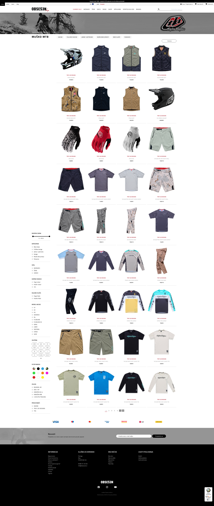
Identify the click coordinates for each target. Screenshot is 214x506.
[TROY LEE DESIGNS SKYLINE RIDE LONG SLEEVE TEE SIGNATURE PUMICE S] (161, 382)
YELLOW (42, 377)
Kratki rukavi (37, 284)
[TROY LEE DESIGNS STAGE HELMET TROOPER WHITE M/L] (71, 58)
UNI (41, 344)
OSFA (34, 344)
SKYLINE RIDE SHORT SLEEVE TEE (131, 361)
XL (34, 355)
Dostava (50, 462)
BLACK (38, 368)
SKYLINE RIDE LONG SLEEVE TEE (131, 401)
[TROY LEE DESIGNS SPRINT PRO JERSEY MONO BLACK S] (101, 301)
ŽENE (35, 270)
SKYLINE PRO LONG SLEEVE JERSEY (101, 280)
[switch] (208, 500)
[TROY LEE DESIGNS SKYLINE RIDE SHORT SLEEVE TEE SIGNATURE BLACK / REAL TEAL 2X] (131, 342)
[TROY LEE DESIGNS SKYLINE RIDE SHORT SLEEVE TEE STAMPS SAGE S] (71, 382)
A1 (34, 308)
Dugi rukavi (37, 282)
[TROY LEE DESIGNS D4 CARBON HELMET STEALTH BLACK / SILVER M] (161, 98)
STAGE (36, 332)
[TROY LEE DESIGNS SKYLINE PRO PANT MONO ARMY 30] (101, 220)
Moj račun (110, 456)
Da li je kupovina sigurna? (54, 464)
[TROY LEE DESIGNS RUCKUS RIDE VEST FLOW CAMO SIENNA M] (71, 98)
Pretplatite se (159, 436)
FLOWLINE (37, 320)
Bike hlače (37, 247)
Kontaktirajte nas (82, 460)
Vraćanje (50, 466)
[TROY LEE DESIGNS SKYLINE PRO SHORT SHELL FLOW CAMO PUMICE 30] (161, 179)
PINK (47, 373)
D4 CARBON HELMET (162, 118)
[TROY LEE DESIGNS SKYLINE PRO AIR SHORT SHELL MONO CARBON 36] (71, 179)
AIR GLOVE (71, 158)
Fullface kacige (38, 249)
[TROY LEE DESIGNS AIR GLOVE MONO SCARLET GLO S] (101, 139)
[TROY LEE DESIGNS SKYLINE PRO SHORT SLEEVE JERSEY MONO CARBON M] (161, 220)
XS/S (34, 347)
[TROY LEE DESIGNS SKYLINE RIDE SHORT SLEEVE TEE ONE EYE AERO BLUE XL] (101, 382)
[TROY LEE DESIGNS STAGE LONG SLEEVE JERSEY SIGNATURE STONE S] (131, 261)
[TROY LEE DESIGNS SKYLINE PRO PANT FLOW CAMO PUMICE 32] (131, 220)
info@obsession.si (82, 466)
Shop (2, 4)
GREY (38, 373)
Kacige (36, 254)
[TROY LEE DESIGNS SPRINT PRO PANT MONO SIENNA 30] (161, 261)
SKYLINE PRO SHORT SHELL (161, 199)
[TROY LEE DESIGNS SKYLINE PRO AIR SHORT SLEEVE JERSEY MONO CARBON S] (101, 179)
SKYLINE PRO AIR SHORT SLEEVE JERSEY (101, 199)
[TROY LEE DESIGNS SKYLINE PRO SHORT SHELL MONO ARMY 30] (71, 220)
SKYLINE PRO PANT (101, 239)
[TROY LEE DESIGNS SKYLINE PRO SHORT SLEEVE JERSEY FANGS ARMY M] (71, 261)
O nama (50, 471)
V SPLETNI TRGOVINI (40, 397)
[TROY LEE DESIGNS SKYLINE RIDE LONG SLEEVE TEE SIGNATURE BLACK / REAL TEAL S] (131, 382)
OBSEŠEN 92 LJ (38, 392)
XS (47, 344)
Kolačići (140, 456)
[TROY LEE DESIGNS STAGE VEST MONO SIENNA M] (131, 98)
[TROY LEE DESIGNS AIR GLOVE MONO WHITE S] (131, 139)
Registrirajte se (189, 4)
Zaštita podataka (142, 458)
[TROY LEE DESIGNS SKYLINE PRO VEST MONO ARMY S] (131, 58)
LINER (35, 327)
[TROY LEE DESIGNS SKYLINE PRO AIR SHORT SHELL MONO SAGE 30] (161, 139)
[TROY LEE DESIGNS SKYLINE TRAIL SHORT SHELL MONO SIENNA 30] (71, 342)
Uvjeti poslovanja (142, 460)
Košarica (110, 462)
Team (13, 4)
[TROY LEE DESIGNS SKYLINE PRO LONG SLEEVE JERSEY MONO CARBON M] (101, 261)
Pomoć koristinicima (53, 458)
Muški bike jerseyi (39, 257)
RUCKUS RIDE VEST (161, 77)
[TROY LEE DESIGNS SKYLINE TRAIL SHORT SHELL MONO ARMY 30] (101, 342)
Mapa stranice (51, 456)
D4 (34, 317)
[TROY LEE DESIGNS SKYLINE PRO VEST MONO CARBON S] (101, 58)
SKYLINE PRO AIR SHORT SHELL (161, 158)
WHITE (38, 377)
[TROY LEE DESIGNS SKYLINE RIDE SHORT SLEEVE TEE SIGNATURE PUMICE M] (161, 342)
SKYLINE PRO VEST (101, 77)
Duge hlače (37, 296)
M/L (41, 351)
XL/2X (47, 355)
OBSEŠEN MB (38, 394)
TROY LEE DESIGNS (39, 408)
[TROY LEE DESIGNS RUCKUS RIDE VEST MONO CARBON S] (161, 58)
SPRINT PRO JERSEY (101, 320)
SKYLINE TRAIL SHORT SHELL (71, 361)
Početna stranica (36, 32)
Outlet (7, 4)
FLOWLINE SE (38, 322)
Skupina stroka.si (109, 492)
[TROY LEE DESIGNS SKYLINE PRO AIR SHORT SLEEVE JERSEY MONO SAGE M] (131, 179)
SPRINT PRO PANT (161, 280)
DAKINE (36, 406)
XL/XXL (41, 355)
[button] (102, 4)
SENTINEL (37, 329)
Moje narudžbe (111, 458)
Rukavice (36, 259)
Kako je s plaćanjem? (53, 460)
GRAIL (35, 324)
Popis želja (110, 464)
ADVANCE (37, 315)
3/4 (35, 287)
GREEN (34, 373)
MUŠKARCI (37, 268)
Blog (18, 4)
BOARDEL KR (37, 387)
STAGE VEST (101, 118)
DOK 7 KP (36, 390)
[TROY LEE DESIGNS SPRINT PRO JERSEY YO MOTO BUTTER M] (131, 301)
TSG (35, 411)
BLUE (42, 368)
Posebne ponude (52, 468)
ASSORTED (34, 368)
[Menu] (211, 488)
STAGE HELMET (71, 77)
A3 (34, 312)
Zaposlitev (50, 469)
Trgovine (50, 473)
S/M (47, 347)
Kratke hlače (37, 298)
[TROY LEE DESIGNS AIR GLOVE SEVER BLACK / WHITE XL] (71, 139)
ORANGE (42, 373)
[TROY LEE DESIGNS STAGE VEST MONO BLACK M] (101, 98)
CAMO (47, 368)
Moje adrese (111, 460)
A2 (34, 310)
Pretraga (80, 456)
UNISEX (36, 273)
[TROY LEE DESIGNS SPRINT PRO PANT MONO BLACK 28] (71, 301)
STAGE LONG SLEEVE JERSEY (131, 280)
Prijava (183, 4)
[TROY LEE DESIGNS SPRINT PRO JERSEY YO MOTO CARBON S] (161, 301)
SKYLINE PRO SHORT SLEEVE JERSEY (161, 239)
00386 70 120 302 (83, 464)
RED (34, 377)
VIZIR (35, 334)
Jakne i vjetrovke (38, 252)
